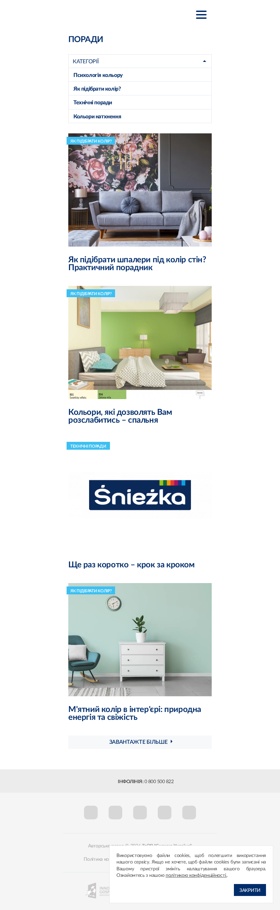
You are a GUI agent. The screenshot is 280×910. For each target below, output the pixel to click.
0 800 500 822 (159, 781)
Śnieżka (102, 14)
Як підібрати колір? (97, 89)
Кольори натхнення (97, 116)
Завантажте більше (138, 742)
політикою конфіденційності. (196, 875)
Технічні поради (92, 102)
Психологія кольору (98, 75)
